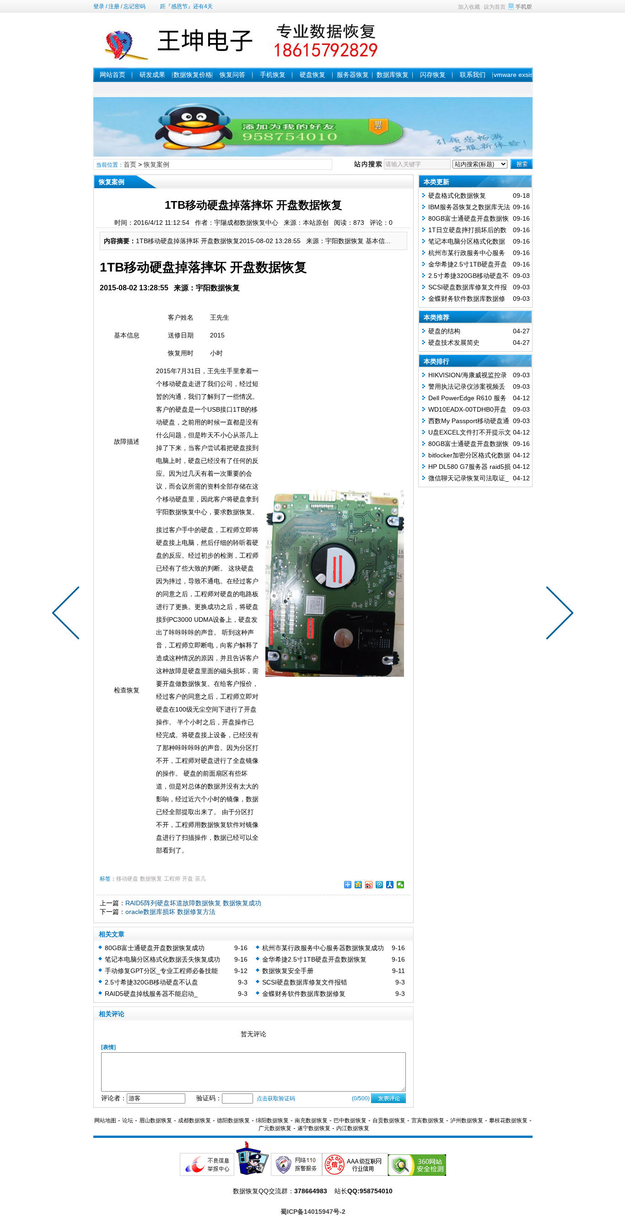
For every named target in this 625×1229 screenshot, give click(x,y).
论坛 (127, 1120)
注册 (113, 6)
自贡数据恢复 (388, 1120)
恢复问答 (232, 74)
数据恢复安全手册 (287, 970)
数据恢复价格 (192, 74)
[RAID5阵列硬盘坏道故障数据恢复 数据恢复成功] (557, 614)
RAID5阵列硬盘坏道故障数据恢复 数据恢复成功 (193, 903)
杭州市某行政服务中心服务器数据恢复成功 (323, 948)
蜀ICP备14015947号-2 (312, 1211)
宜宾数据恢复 (427, 1120)
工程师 (172, 879)
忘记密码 (134, 6)
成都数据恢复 (194, 1120)
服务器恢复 (353, 74)
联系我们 (472, 74)
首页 (130, 164)
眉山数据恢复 (155, 1120)
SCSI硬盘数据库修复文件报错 (304, 982)
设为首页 (495, 7)
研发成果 (152, 74)
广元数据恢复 (275, 1128)
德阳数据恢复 (233, 1120)
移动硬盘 (127, 879)
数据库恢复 (393, 74)
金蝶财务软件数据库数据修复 (303, 993)
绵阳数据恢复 (272, 1120)
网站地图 (105, 1120)
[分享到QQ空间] (358, 884)
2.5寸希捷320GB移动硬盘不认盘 (151, 982)
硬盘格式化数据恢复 (457, 195)
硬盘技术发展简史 (454, 342)
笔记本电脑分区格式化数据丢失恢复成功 (162, 959)
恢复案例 (156, 164)
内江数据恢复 (352, 1128)
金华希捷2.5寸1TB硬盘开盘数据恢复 (314, 959)
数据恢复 (151, 879)
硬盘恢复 (312, 74)
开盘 (187, 879)
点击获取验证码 (276, 1098)
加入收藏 (469, 7)
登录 (98, 6)
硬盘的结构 (444, 331)
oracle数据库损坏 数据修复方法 (170, 911)
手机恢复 (273, 74)
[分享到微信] (400, 884)
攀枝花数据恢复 (508, 1120)
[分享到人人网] (390, 884)
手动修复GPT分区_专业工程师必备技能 (161, 970)
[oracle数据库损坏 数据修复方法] (67, 614)
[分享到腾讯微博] (379, 884)
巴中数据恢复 (350, 1120)
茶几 (200, 879)
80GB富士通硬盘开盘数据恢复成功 (155, 948)
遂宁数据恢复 (313, 1128)
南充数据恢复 (311, 1120)
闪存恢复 (433, 74)
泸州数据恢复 (466, 1120)
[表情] (108, 1047)
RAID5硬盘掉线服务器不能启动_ (151, 993)
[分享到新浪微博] (369, 884)
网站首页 (112, 74)
